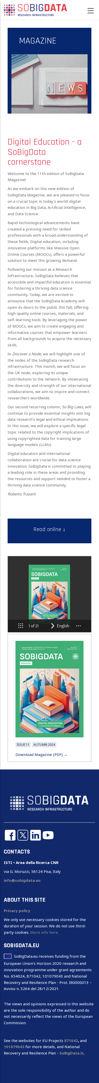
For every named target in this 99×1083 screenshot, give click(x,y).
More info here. (44, 932)
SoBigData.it (71, 1052)
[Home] (35, 9)
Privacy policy (17, 910)
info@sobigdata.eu (22, 880)
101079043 (14, 1046)
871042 (71, 1040)
